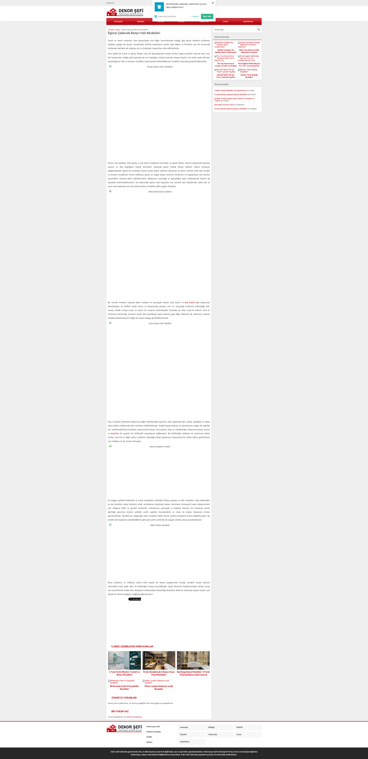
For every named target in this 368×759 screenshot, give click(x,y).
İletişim (149, 742)
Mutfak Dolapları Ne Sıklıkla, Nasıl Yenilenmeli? (225, 51)
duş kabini (190, 302)
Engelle (195, 16)
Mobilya (140, 21)
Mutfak (240, 727)
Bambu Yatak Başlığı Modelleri (249, 76)
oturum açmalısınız (134, 717)
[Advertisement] (159, 623)
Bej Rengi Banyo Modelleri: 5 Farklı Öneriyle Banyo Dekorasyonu (193, 673)
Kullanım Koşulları (153, 732)
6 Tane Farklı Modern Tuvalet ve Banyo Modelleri (124, 673)
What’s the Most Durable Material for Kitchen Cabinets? (249, 52)
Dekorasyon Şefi (153, 726)
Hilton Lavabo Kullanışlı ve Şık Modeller (159, 687)
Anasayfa (110, 3)
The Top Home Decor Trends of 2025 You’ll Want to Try (226, 65)
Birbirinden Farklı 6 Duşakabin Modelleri (124, 687)
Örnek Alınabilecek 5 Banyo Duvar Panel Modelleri (159, 673)
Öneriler (183, 734)
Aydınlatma (248, 21)
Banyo (118, 30)
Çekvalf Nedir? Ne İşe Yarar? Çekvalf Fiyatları (225, 76)
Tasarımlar (212, 734)
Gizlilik (149, 737)
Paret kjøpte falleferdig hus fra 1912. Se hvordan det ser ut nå (249, 65)
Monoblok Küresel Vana (224, 105)
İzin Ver (207, 16)
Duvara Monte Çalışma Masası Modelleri (230, 94)
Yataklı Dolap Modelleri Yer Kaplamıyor (230, 90)
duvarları (115, 433)
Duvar (225, 21)
